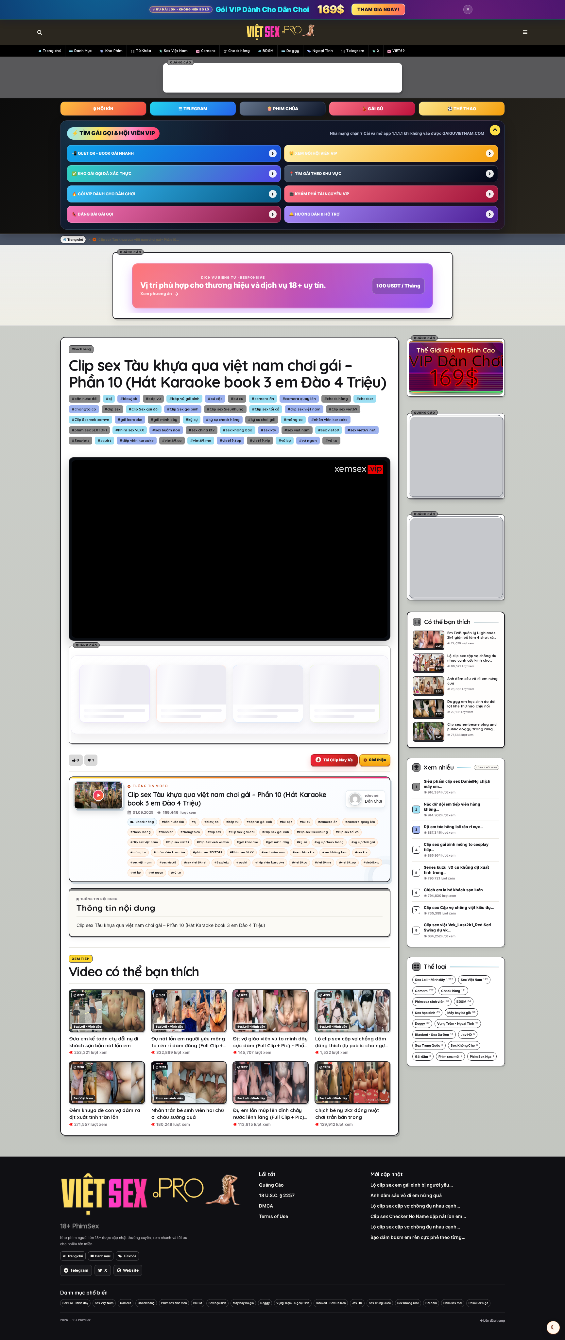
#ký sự (191, 419)
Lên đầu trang (494, 1320)
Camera (208, 50)
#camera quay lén (299, 398)
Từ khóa (130, 1256)
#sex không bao (237, 430)
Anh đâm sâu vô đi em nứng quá (472, 681)
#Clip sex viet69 (343, 409)
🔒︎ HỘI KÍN (103, 108)
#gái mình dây (164, 419)
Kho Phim (114, 50)
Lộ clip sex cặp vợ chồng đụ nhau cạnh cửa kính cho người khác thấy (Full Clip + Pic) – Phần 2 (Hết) (471, 658)
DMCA (266, 1206)
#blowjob (128, 398)
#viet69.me (200, 440)
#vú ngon (308, 440)
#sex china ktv (201, 430)
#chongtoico (84, 409)
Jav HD (468, 1034)
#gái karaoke (130, 419)
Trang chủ (52, 50)
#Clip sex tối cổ (265, 409)
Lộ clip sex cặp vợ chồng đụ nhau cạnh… (415, 1206)
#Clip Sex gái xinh (182, 409)
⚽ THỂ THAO (461, 108)
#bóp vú (153, 398)
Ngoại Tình (323, 50)
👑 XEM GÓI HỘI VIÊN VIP (313, 153)
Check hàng (239, 50)
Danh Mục (83, 50)
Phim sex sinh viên (432, 1001)
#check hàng (336, 398)
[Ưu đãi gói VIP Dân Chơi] (456, 366)
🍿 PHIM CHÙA (282, 108)
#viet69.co (172, 440)
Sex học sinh (427, 1013)
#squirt (104, 440)
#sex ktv (268, 430)
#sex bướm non (166, 430)
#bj (109, 398)
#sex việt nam (297, 430)
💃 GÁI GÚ (372, 108)
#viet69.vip (260, 440)
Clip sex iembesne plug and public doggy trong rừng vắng (472, 726)
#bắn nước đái (84, 398)
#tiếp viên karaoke (137, 440)
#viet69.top (230, 440)
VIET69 (398, 50)
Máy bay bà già (461, 1013)
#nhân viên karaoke (329, 419)
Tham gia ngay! (378, 9)
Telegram (355, 50)
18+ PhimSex (79, 1225)
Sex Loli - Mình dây (434, 980)
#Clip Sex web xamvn (90, 419)
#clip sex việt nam (304, 409)
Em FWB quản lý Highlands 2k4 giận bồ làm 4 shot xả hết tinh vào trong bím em (471, 635)
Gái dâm (423, 1056)
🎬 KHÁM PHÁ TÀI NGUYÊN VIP (319, 193)
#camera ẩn (263, 398)
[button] (76, 760)
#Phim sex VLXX (129, 430)
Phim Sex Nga (482, 1056)
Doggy (293, 50)
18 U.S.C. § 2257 (277, 1195)
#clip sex (112, 409)
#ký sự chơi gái (261, 419)
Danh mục (103, 1256)
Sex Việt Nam (176, 50)
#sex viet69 (328, 430)
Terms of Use (273, 1216)
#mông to (293, 419)
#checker (364, 398)
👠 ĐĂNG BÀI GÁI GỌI (92, 214)
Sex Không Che (464, 1045)
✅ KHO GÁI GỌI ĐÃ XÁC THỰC (101, 173)
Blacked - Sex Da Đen (434, 1034)
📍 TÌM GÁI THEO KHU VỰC (315, 173)
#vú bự (285, 440)
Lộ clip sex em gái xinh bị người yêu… (411, 1185)
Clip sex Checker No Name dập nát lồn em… (418, 1216)
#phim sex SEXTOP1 (89, 430)
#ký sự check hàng (223, 419)
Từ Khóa (143, 50)
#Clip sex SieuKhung (225, 409)
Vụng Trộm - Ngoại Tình (457, 1023)
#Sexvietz (80, 440)
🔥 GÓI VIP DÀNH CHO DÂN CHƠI (103, 193)
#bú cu (237, 398)
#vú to (331, 440)
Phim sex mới (450, 1056)
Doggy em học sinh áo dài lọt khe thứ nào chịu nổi (471, 703)
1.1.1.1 (397, 133)
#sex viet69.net (362, 430)
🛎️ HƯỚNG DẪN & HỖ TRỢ (314, 214)
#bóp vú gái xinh (184, 398)
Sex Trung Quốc (429, 1045)
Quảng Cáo (271, 1185)
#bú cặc (215, 398)
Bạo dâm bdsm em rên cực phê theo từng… (417, 1237)
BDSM (268, 50)
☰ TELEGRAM (193, 108)
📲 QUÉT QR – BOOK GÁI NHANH (103, 153)
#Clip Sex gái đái (144, 409)
